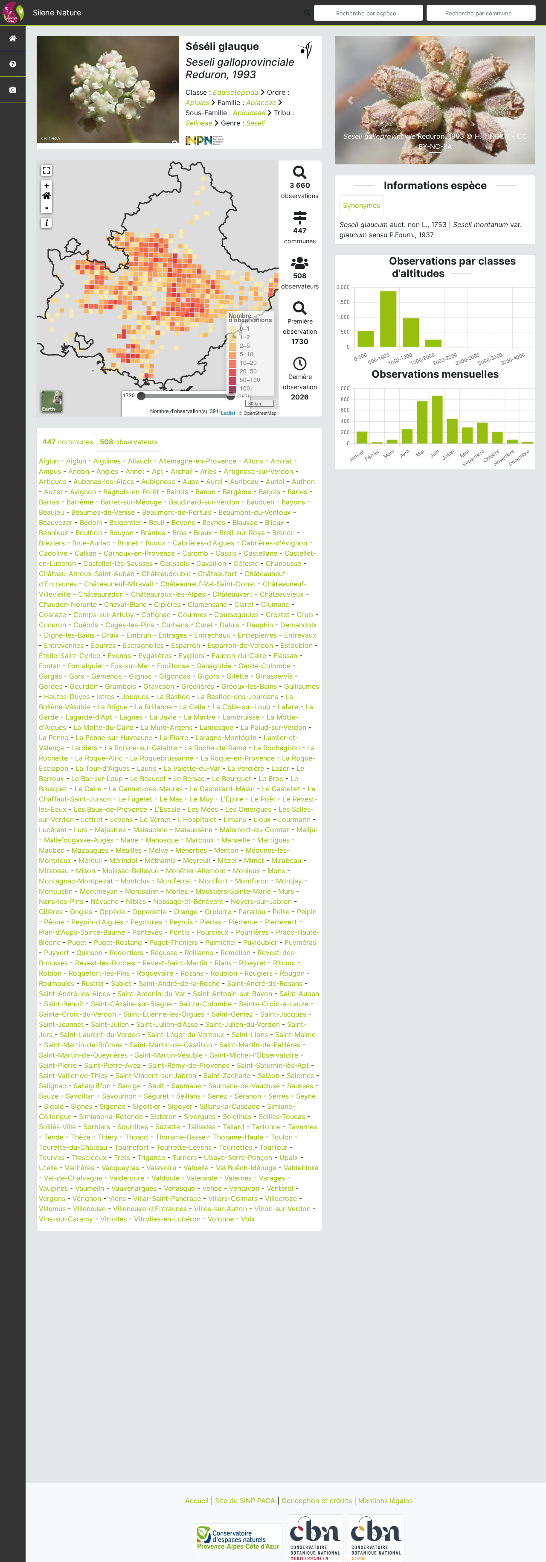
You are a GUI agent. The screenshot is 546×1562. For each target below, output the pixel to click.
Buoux (155, 543)
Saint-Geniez (232, 1014)
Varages (272, 1178)
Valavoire (161, 1167)
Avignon (83, 491)
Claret (244, 604)
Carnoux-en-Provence (139, 553)
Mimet (254, 860)
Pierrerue (243, 922)
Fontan (50, 666)
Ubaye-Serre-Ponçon (238, 1157)
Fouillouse (173, 666)
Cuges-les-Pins (129, 625)
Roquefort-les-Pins (99, 973)
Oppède (112, 911)
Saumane (186, 1085)
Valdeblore (301, 1167)
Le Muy (201, 799)
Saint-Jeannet (61, 1024)
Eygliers (191, 655)
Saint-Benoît (64, 1004)
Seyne (306, 1096)
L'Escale (167, 809)
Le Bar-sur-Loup (97, 778)
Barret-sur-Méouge (131, 502)
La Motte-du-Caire (103, 727)
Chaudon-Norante (68, 604)
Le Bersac (189, 778)
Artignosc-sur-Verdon (258, 471)
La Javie (163, 717)
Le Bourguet (231, 778)
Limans (235, 819)
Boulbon (89, 532)
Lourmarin (294, 819)
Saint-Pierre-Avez (112, 1065)
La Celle (192, 706)
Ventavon (244, 1188)
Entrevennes (64, 645)
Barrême (80, 502)
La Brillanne (153, 706)
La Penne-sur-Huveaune (114, 737)
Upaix (288, 1157)
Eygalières (154, 655)
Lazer (280, 768)
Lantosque (216, 727)
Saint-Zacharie (226, 1075)
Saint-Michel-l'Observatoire (254, 1055)
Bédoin (91, 522)
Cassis (225, 553)
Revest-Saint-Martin (174, 963)
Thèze (80, 1137)
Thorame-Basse (180, 1137)
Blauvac (245, 522)
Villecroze (281, 1198)
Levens (121, 819)
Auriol (275, 481)
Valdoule (165, 1178)
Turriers (184, 1157)
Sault (156, 1085)
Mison (85, 870)
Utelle (48, 1167)
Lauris (146, 768)
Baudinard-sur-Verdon (204, 502)
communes (67, 441)
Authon (303, 481)
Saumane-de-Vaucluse (244, 1085)
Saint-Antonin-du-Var (151, 993)
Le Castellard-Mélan (222, 788)
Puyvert (56, 952)
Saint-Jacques (283, 1014)
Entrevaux (300, 635)
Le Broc (270, 778)
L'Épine (232, 799)
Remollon (235, 952)
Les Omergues (248, 809)
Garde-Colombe (264, 666)
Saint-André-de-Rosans (264, 983)
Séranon (248, 1096)
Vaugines (53, 1188)
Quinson (89, 952)
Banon (205, 491)
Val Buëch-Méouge (246, 1167)
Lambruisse (241, 717)
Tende (54, 1137)
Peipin (307, 911)
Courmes (192, 614)
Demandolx (298, 625)
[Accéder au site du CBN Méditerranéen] (316, 1537)
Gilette (237, 676)
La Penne (53, 737)
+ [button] (46, 185)
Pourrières (252, 932)
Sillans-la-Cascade (230, 1106)
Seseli (255, 123)
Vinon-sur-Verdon (282, 1208)
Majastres (110, 829)
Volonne (221, 1219)
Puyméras (300, 942)
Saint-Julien (110, 1024)
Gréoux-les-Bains (249, 686)
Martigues (273, 840)
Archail (182, 471)
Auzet (53, 491)
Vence (212, 1188)
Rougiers (258, 973)
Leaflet (228, 412)
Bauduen (260, 502)
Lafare (288, 706)
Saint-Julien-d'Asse (167, 1024)
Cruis (305, 614)
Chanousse (283, 563)
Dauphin (260, 625)
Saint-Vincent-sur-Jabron (155, 1075)
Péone (54, 922)
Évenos (119, 655)
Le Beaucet (148, 778)
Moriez (177, 891)
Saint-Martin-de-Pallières (259, 1044)
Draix (110, 635)
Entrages (172, 635)
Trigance (151, 1157)
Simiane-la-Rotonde (111, 1116)
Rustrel (92, 983)
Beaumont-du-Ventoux (254, 512)
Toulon (282, 1137)
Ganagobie (213, 666)
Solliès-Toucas (281, 1116)
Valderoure (126, 1178)
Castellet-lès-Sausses (118, 563)
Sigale (54, 1106)
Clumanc (275, 604)
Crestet (278, 614)
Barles (297, 491)
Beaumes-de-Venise (103, 512)
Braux (203, 532)
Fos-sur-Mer (130, 666)
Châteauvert (232, 594)
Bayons (293, 502)
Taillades (201, 1126)
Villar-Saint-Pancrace (167, 1198)
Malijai (306, 829)
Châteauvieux (282, 594)
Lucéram (53, 829)
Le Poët (263, 799)
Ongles (81, 911)
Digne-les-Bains (69, 635)
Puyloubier (260, 942)
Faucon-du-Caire (239, 655)
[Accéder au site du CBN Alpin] (376, 1537)
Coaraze (52, 614)
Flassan (285, 655)
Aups (191, 481)
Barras (49, 502)
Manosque (162, 840)
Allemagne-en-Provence (197, 461)
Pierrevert (281, 922)
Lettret (92, 819)
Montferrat (174, 881)
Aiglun (49, 461)
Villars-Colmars (233, 1198)
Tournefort (131, 1147)
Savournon (119, 1096)
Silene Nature (57, 12)
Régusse (164, 952)
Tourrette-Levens (184, 1147)
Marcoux (200, 840)
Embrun (138, 635)
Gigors (208, 676)
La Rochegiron (276, 747)
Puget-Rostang (118, 942)
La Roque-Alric (99, 758)
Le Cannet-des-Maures (146, 788)
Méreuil (90, 860)
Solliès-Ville (57, 1126)
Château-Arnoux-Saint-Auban (86, 573)
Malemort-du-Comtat (254, 829)
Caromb (195, 553)
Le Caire (88, 788)
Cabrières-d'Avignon (274, 543)
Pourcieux (213, 932)
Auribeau (244, 481)
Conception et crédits (318, 1500)
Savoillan (80, 1096)
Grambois (120, 686)
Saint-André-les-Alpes (74, 993)
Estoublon (296, 645)
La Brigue (112, 706)
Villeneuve (89, 1208)
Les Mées (203, 809)
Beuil (156, 522)
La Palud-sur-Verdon (273, 727)
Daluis (229, 625)
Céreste (245, 563)
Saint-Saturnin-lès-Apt (273, 1065)
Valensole (201, 1178)
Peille (281, 911)
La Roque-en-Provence (237, 758)
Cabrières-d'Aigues (203, 543)
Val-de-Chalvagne (73, 1178)
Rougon (292, 973)
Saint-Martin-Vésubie (169, 1055)
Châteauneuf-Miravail (118, 584)
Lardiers (84, 747)
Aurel (214, 481)
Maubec (51, 850)
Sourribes (132, 1126)
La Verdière (245, 768)
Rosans (191, 973)
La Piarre (174, 737)
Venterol (280, 1188)
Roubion (224, 973)
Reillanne (199, 952)
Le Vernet (155, 819)
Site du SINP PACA (246, 1500)
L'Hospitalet (197, 819)
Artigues (52, 481)
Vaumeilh (89, 1188)
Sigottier (146, 1106)
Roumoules (56, 983)
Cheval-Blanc (125, 604)
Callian (85, 553)
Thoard (136, 1137)
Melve (158, 850)
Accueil (198, 1500)
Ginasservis (274, 676)
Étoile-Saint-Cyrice (69, 655)
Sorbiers (96, 1126)
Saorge (129, 1085)
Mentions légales (385, 1500)
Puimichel (220, 942)
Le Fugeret (135, 799)
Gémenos (106, 676)
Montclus (135, 881)
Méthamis (160, 860)
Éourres (103, 645)
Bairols (177, 491)
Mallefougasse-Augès (78, 840)
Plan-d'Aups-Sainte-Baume (82, 932)
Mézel (227, 860)
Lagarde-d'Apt (89, 717)
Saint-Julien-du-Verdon (242, 1024)
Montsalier (142, 891)
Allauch (139, 461)
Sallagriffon (91, 1085)
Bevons (183, 522)
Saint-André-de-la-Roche (179, 983)
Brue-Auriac (91, 543)
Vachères (79, 1167)
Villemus (52, 1208)
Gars (76, 676)
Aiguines (107, 461)
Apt (157, 471)
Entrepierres (257, 635)
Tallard (233, 1126)
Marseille (235, 840)
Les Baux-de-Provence (110, 809)
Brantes (153, 532)
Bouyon (121, 532)
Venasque (179, 1188)
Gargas (50, 676)
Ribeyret (252, 963)
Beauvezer (56, 522)
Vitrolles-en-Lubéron (167, 1219)
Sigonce (112, 1106)
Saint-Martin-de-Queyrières (83, 1055)
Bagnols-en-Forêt (131, 491)
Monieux (246, 870)
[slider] (141, 396)
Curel (203, 625)
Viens (117, 1198)
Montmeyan (99, 891)
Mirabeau (286, 860)
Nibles (136, 901)
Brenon (283, 532)
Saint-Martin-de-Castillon (171, 1044)
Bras (179, 532)
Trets (122, 1157)
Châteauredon (101, 594)
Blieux (274, 522)
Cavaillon (211, 563)
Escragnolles (143, 645)
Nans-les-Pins (61, 901)
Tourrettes (235, 1147)
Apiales (197, 102)
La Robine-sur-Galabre (141, 747)
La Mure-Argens (166, 727)
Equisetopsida (235, 92)
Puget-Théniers (173, 942)
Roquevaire (155, 973)
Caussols (174, 563)
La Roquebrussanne (161, 758)
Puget (77, 942)
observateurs (128, 441)
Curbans (174, 625)
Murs (286, 891)
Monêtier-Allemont (196, 870)
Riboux (284, 963)
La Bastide (173, 696)
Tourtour (273, 1147)
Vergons (52, 1198)
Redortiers (126, 952)
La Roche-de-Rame (215, 747)
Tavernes (302, 1126)
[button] (46, 196)
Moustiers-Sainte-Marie (233, 891)
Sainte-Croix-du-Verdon (77, 1014)
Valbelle (196, 1167)
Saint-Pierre (58, 1065)
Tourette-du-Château (73, 1147)
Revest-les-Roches (105, 963)
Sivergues (199, 1116)
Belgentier (125, 522)
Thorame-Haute (238, 1137)
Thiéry (108, 1137)
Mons (276, 870)
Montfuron (252, 881)
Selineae (199, 123)
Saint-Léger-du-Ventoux (185, 1034)
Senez (217, 1096)
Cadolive (53, 553)
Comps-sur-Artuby (103, 614)
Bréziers (52, 543)
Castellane (260, 553)
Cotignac (156, 614)
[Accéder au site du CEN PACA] (238, 1537)
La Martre (199, 717)
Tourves (51, 1157)
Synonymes (361, 205)
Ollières (51, 911)
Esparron (185, 645)
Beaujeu (51, 512)
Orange (185, 911)
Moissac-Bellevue (130, 870)
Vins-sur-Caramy (66, 1219)
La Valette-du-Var (191, 768)
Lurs (80, 829)
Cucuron (52, 625)
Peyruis (181, 922)
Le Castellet (281, 788)
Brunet (127, 543)
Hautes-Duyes (67, 696)
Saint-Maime (295, 1034)
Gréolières (197, 686)
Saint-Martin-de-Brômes (83, 1044)
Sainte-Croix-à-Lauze (273, 1004)
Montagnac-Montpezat (76, 881)
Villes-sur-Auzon (220, 1208)
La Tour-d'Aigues (103, 768)
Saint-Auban (299, 993)
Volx (248, 1219)
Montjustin (56, 891)
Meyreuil (196, 860)
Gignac (140, 676)
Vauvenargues (134, 1188)
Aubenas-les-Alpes (103, 481)
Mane (129, 840)
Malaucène (150, 829)
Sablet (121, 983)
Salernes (300, 1075)
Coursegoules (236, 614)
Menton (226, 850)
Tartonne (266, 1126)
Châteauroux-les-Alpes (168, 594)
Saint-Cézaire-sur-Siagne (131, 1004)
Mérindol (123, 860)
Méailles (129, 850)
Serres (278, 1096)
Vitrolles (113, 1219)
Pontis (179, 932)
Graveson (158, 686)
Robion (50, 973)
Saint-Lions (250, 1034)
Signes (81, 1106)
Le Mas (171, 799)
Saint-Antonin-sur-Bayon (232, 993)
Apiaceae (261, 102)
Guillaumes (301, 686)
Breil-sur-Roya (242, 532)
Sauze (48, 1096)
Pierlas (210, 922)
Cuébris (85, 625)
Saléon (268, 1075)
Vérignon (87, 1198)
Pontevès (147, 932)
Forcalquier (86, 666)
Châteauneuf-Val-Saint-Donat (208, 584)
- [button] (46, 207)
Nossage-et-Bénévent (188, 901)
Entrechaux (212, 635)
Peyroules (146, 922)
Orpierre (218, 911)
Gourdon (84, 686)
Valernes (238, 1178)
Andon (78, 471)
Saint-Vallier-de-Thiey (73, 1075)
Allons (253, 461)
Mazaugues (90, 850)
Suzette (167, 1126)
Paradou (251, 911)
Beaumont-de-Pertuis (176, 512)
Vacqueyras (120, 1167)
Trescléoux (89, 1157)
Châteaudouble (166, 573)
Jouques (135, 696)
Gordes (50, 686)
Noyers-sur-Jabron (261, 901)
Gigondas (174, 676)
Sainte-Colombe (205, 1004)
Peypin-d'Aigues (97, 922)
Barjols (269, 491)
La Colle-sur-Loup (241, 706)
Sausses (300, 1085)
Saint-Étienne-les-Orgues (163, 1014)
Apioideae (249, 112)
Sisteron (163, 1116)
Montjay (289, 881)
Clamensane (207, 604)
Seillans (188, 1096)
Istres (105, 696)
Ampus (50, 471)
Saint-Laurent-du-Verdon (100, 1034)
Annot (135, 471)
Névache (104, 901)
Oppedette (149, 911)
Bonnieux (53, 532)
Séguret (156, 1096)
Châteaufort (217, 573)
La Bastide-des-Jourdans (237, 696)
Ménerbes (191, 850)
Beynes (213, 522)
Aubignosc (158, 481)
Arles (208, 471)
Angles (107, 471)
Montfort (213, 881)
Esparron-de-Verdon (240, 645)
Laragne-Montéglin (225, 737)
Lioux (262, 819)
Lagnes (130, 717)
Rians (223, 963)
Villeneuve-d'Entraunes (150, 1208)
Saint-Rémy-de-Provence (188, 1065)
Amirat (281, 461)
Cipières (167, 604)
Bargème (237, 491)
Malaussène (193, 829)
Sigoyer (180, 1106)
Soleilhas (237, 1116)
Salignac (52, 1085)
